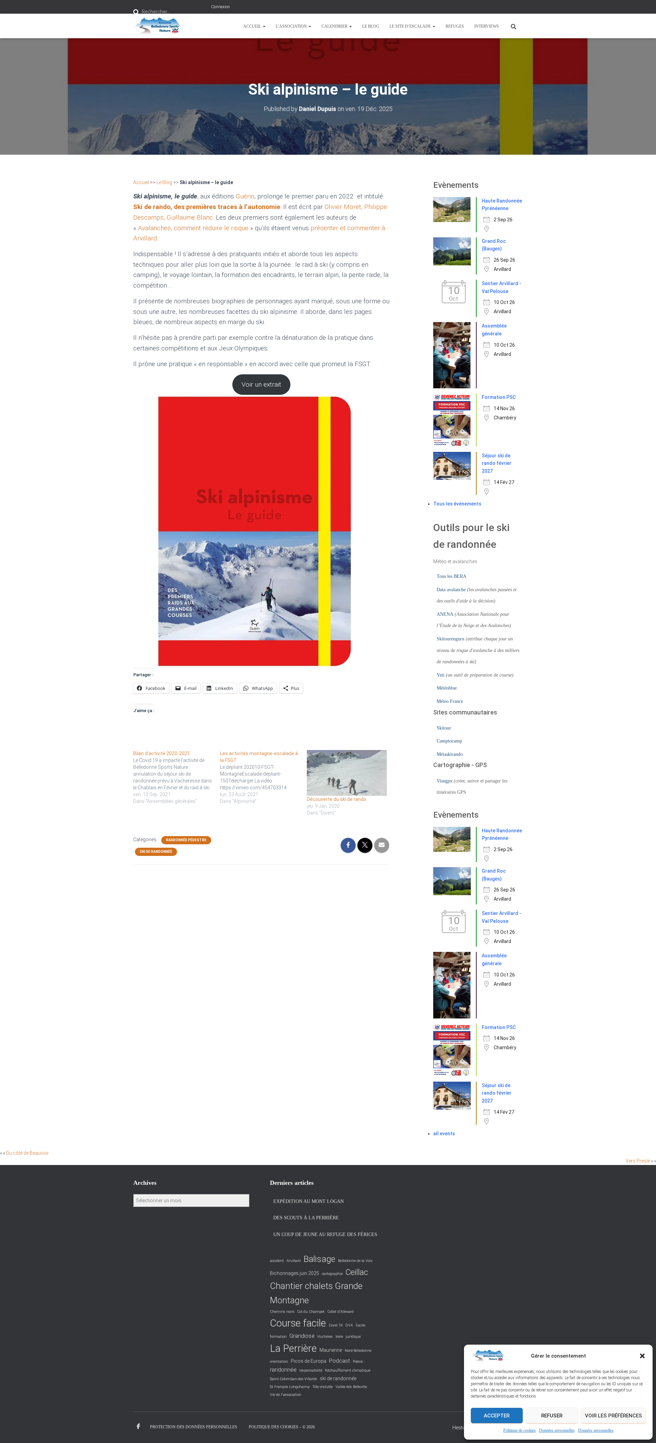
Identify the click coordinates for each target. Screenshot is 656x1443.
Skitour (444, 728)
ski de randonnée (338, 1378)
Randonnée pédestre (186, 840)
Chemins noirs (282, 1311)
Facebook (138, 1426)
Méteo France (450, 701)
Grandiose (302, 1336)
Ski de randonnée (156, 852)
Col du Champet (311, 1311)
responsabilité (310, 1370)
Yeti (441, 675)
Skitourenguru (450, 638)
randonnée (283, 1369)
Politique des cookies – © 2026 (282, 1427)
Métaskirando (450, 754)
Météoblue (447, 688)
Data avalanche (451, 589)
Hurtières (325, 1336)
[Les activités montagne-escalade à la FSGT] (263, 777)
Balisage (319, 1259)
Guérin (245, 196)
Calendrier (335, 26)
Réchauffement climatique (347, 1370)
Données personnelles (557, 1430)
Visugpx (444, 780)
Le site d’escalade (411, 26)
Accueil (252, 26)
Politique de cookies (519, 1430)
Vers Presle (638, 1161)
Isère (339, 1336)
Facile (360, 1325)
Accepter (496, 1416)
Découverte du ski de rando (336, 799)
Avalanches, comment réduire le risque (193, 228)
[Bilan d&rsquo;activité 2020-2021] (176, 777)
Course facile (298, 1323)
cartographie (332, 1274)
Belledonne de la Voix (355, 1261)
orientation (279, 1361)
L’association (292, 26)
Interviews (486, 26)
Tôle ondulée (322, 1387)
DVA (349, 1325)
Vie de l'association (285, 1394)
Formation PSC (499, 397)
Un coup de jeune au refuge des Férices (325, 1234)
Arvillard (294, 1261)
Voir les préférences (613, 1416)
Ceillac (356, 1272)
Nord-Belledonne (358, 1350)
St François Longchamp (290, 1387)
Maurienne (330, 1350)
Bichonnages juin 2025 (294, 1273)
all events (444, 1133)
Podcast (339, 1361)
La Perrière (293, 1348)
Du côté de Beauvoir (27, 1153)
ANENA (445, 614)
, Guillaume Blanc (188, 217)
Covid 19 (336, 1325)
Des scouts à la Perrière (306, 1217)
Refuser (551, 1416)
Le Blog (370, 26)
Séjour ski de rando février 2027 (496, 463)
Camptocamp (449, 741)
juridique (353, 1336)
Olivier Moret (343, 207)
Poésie (358, 1361)
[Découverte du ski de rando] (347, 773)
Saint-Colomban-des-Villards (293, 1379)
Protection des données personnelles (193, 1427)
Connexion (220, 6)
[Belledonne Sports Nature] (157, 25)
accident (277, 1261)
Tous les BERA (451, 576)
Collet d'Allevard (340, 1311)
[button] (642, 1355)
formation (278, 1336)
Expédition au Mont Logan (308, 1201)
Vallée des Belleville (351, 1387)
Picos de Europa (308, 1361)
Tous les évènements (457, 504)
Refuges (455, 26)
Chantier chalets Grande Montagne (316, 1293)
